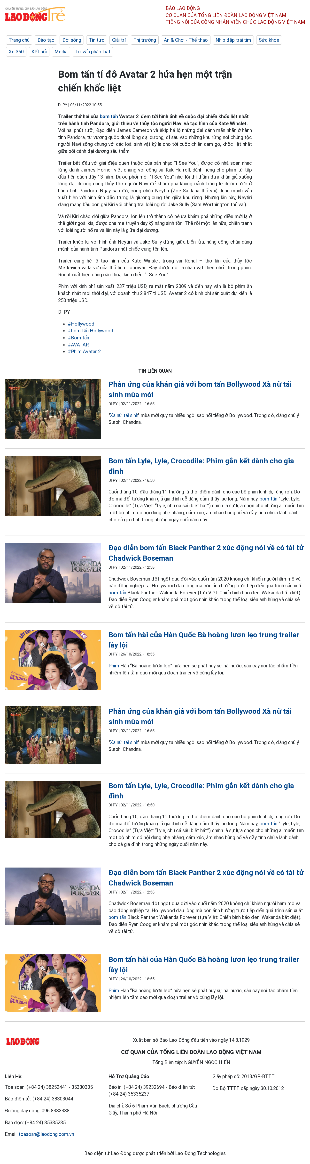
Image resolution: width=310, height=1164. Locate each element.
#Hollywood (81, 324)
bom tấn (109, 116)
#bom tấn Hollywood (90, 331)
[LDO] (53, 410)
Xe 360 (16, 52)
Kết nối (39, 52)
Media (61, 52)
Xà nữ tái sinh (124, 415)
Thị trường (144, 40)
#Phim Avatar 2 (84, 351)
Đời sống (71, 40)
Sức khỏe (269, 40)
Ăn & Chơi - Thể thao (186, 40)
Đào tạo (45, 40)
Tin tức (96, 40)
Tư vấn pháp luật (92, 52)
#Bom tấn (78, 338)
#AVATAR (78, 345)
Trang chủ (19, 40)
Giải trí (119, 40)
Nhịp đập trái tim (233, 40)
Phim (113, 666)
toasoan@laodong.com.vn (46, 1134)
